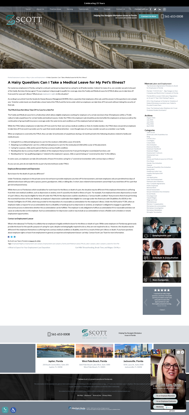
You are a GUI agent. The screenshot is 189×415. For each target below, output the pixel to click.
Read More (162, 306)
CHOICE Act (151, 138)
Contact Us (120, 9)
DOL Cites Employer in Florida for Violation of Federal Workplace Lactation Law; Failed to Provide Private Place (162, 103)
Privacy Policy (107, 395)
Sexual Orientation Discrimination (158, 192)
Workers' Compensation (155, 204)
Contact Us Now (148, 16)
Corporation (151, 143)
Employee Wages (152, 151)
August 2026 (151, 118)
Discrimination (152, 145)
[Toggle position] (178, 352)
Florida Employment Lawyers (16, 77)
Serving (70, 9)
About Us (40, 9)
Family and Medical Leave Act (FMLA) (159, 159)
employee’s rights (49, 94)
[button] (178, 302)
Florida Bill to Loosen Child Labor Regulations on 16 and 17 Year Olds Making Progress (162, 97)
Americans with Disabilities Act (157, 134)
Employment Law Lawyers (52, 244)
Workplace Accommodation (156, 206)
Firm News (150, 161)
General (149, 165)
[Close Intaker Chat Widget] (182, 352)
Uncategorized (152, 196)
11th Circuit (151, 132)
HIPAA (149, 175)
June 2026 (150, 122)
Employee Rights (18, 244)
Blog (96, 9)
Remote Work (151, 187)
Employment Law (152, 155)
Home (28, 9)
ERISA (149, 157)
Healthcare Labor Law (154, 171)
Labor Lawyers (101, 244)
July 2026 (150, 120)
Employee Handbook (154, 149)
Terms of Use (97, 395)
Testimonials (83, 9)
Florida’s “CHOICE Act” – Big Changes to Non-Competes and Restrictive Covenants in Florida (162, 92)
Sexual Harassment (153, 190)
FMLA (83, 244)
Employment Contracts (154, 153)
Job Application (152, 177)
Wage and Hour (152, 200)
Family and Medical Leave (71, 244)
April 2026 (150, 126)
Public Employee (152, 185)
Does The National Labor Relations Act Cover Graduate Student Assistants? (162, 109)
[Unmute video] (154, 352)
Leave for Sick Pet (113, 244)
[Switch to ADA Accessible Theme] (13, 410)
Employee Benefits (153, 147)
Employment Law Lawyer (33, 244)
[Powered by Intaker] (172, 410)
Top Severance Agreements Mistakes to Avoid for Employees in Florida (162, 87)
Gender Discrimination (154, 163)
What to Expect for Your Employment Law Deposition (29, 247)
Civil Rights (150, 141)
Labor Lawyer (90, 244)
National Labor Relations (155, 181)
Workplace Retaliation (154, 210)
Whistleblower (152, 202)
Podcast (107, 9)
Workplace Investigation (155, 208)
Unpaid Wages (152, 198)
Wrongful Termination (154, 212)
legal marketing (101, 409)
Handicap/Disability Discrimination (159, 167)
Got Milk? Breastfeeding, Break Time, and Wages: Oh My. (97, 247)
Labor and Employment (38, 77)
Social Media (151, 194)
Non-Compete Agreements (156, 183)
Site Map (80, 395)
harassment (150, 169)
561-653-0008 (173, 16)
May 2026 (150, 124)
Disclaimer (87, 395)
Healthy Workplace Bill (155, 173)
